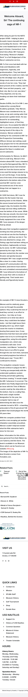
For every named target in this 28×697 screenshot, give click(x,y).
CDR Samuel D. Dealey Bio (11, 512)
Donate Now (10, 609)
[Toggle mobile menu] (25, 8)
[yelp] (5, 560)
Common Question (13, 627)
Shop (8, 605)
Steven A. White (7, 501)
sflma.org (10, 449)
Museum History (12, 598)
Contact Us (10, 587)
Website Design (6, 690)
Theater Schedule (13, 641)
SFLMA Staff (11, 594)
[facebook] (3, 560)
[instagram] (8, 560)
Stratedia (14, 690)
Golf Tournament (12, 602)
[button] (1, 475)
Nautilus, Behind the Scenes (11, 517)
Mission (9, 590)
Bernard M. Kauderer (9, 497)
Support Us (10, 619)
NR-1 (11, 461)
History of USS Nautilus (15, 623)
